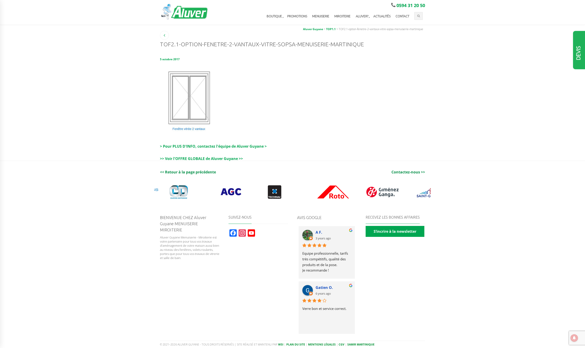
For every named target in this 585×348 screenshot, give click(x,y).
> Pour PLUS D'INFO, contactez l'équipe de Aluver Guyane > (213, 146)
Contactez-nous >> (408, 172)
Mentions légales (322, 344)
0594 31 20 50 (410, 5)
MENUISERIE (320, 16)
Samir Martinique (361, 344)
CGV (341, 344)
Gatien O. (324, 287)
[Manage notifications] (574, 338)
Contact (402, 16)
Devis (578, 53)
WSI (280, 344)
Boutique (274, 16)
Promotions (297, 16)
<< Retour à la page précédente (188, 172)
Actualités (382, 16)
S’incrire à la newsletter (395, 231)
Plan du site (295, 344)
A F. (319, 232)
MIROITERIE (342, 16)
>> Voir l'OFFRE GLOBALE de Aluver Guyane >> (201, 158)
